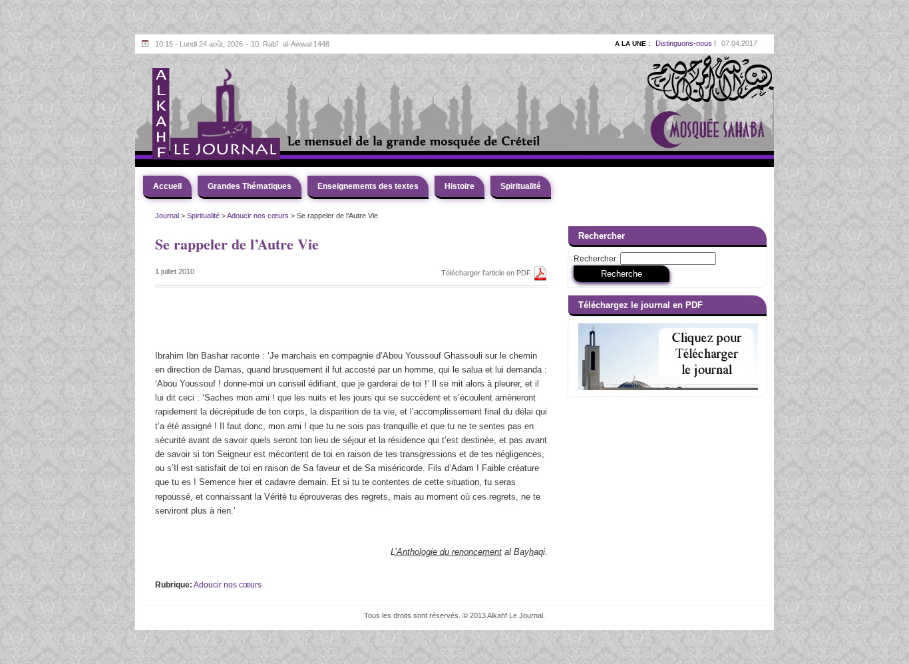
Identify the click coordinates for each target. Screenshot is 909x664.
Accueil (167, 186)
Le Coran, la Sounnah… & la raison (659, 45)
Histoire (459, 186)
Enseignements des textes (368, 186)
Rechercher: (596, 258)
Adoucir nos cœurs (258, 216)
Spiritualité (520, 186)
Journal (167, 216)
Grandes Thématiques (249, 186)
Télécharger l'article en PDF (487, 273)
